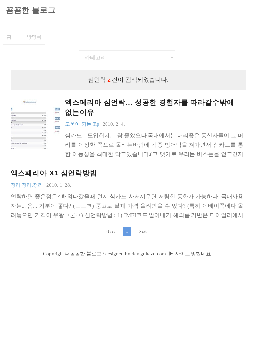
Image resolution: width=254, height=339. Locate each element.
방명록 (34, 37)
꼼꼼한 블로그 (31, 10)
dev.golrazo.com (149, 253)
